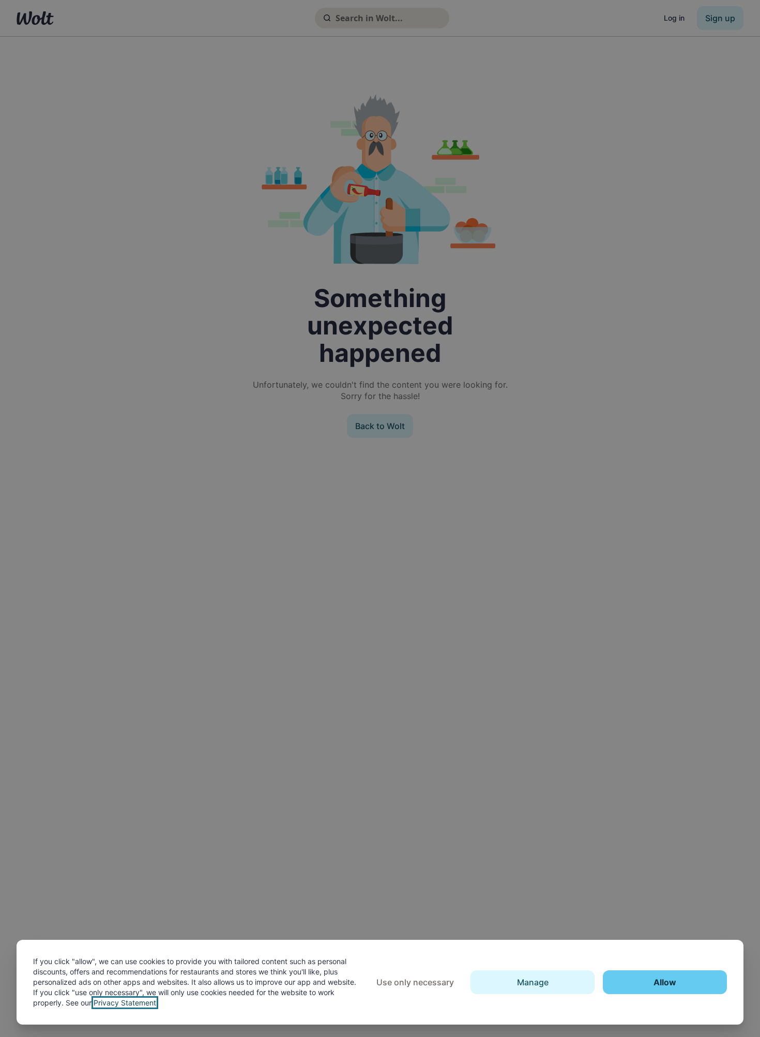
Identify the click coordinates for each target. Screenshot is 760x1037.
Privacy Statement (125, 1002)
